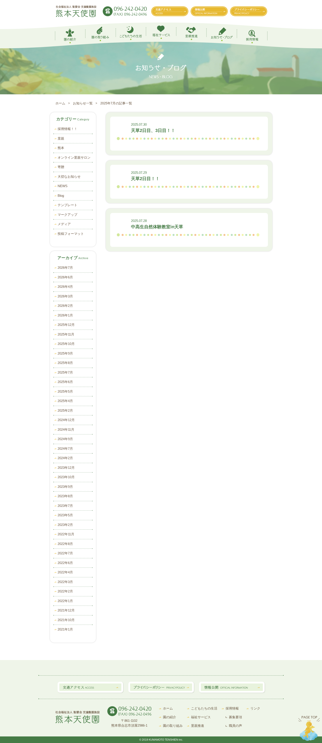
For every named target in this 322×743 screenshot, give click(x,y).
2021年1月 (65, 629)
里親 (61, 138)
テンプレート (67, 205)
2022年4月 (65, 572)
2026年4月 (65, 286)
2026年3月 (65, 296)
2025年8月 (65, 363)
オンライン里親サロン (74, 157)
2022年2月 (65, 591)
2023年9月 (65, 486)
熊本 (61, 148)
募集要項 (235, 717)
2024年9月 (65, 439)
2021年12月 (66, 610)
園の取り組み (173, 725)
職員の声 (235, 725)
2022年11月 (66, 534)
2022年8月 (65, 544)
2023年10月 (66, 477)
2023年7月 (65, 506)
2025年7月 (65, 372)
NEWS (62, 186)
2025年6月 (65, 382)
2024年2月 (65, 458)
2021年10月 (66, 620)
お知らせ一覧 (83, 103)
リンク (255, 708)
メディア (64, 224)
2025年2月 (65, 410)
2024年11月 (66, 429)
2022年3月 (65, 582)
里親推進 (197, 725)
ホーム (60, 103)
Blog (61, 195)
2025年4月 (65, 401)
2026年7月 (65, 267)
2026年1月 (65, 315)
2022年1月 (65, 601)
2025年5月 (65, 391)
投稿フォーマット (71, 233)
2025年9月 (65, 353)
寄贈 (61, 167)
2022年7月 (65, 553)
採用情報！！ (67, 129)
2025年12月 (66, 325)
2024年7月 (65, 448)
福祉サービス (201, 717)
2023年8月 (65, 496)
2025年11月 (66, 334)
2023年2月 (65, 525)
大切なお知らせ (69, 176)
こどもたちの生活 (204, 708)
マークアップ (67, 214)
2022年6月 (65, 563)
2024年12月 (66, 420)
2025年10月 (66, 344)
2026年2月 (65, 305)
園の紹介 (169, 717)
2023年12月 (66, 467)
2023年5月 (65, 515)
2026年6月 (65, 277)
